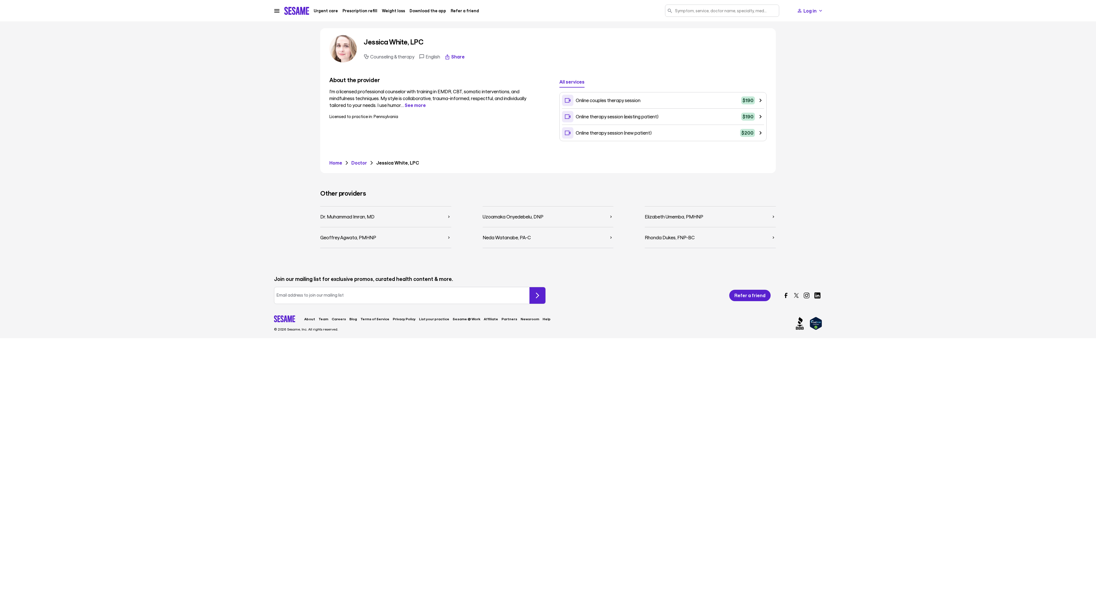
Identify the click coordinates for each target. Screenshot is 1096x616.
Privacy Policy (404, 319)
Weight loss (393, 11)
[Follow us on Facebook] (786, 295)
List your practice (434, 319)
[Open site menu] (276, 10)
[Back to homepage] (296, 11)
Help (547, 319)
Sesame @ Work (466, 319)
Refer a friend (465, 11)
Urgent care (326, 11)
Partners (509, 319)
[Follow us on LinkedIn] (817, 295)
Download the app (428, 11)
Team (323, 319)
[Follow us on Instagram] (807, 295)
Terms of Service (374, 319)
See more (415, 105)
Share (458, 56)
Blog (353, 319)
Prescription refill (359, 11)
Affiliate (491, 319)
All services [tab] (572, 81)
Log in (810, 10)
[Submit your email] (537, 295)
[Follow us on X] (796, 295)
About (309, 319)
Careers (339, 319)
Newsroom (530, 319)
